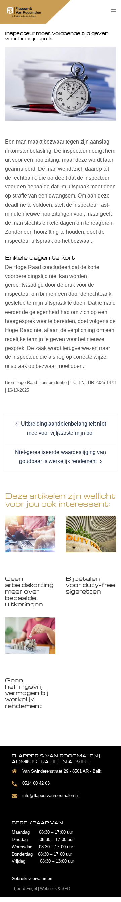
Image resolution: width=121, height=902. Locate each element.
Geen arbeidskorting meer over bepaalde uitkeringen (29, 591)
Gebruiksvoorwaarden (32, 878)
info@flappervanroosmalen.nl (50, 795)
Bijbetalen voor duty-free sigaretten (90, 584)
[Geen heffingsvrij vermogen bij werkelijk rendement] (30, 635)
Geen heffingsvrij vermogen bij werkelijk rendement (26, 693)
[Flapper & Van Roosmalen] (30, 11)
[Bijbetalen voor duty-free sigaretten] (91, 533)
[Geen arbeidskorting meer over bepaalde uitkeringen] (30, 533)
